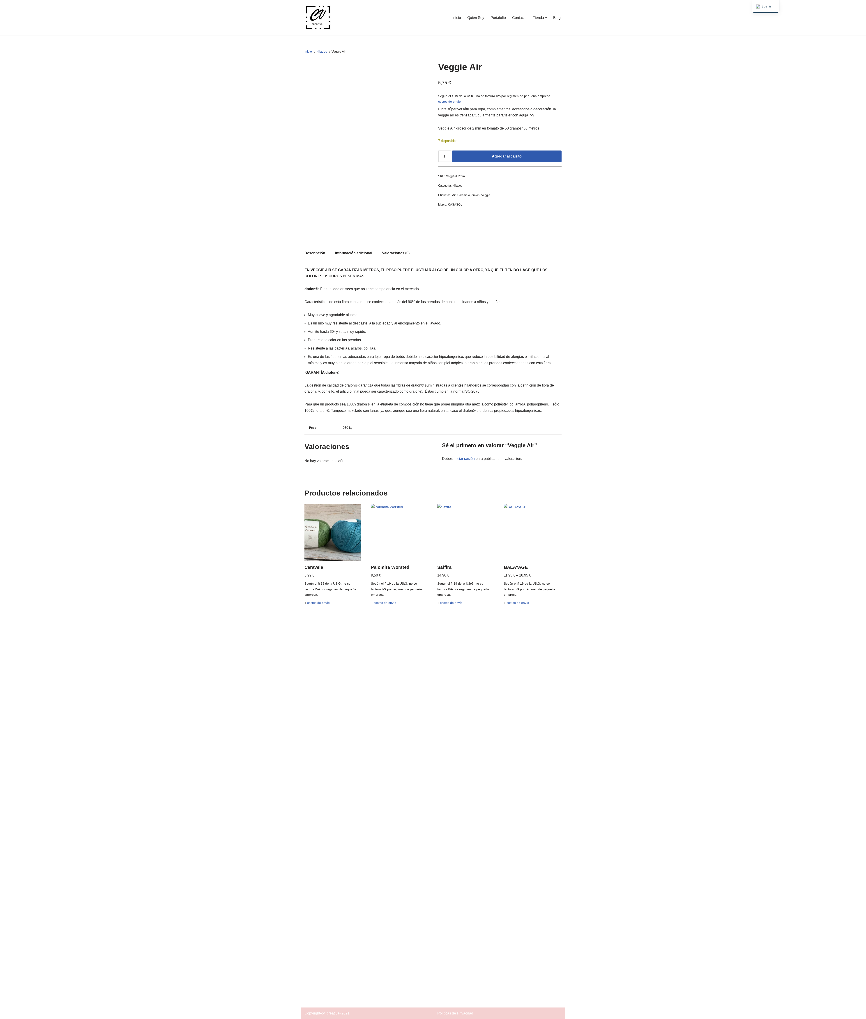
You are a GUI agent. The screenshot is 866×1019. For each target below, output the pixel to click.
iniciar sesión (464, 459)
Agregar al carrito (507, 156)
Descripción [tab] (314, 253)
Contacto (519, 18)
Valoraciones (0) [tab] (396, 253)
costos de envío (449, 101)
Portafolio (498, 18)
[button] (546, 18)
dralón (475, 195)
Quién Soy (475, 18)
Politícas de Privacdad (455, 1013)
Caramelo (463, 195)
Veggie (485, 195)
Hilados (321, 51)
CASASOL (455, 204)
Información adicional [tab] (353, 253)
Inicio (456, 18)
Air (454, 195)
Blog (557, 18)
